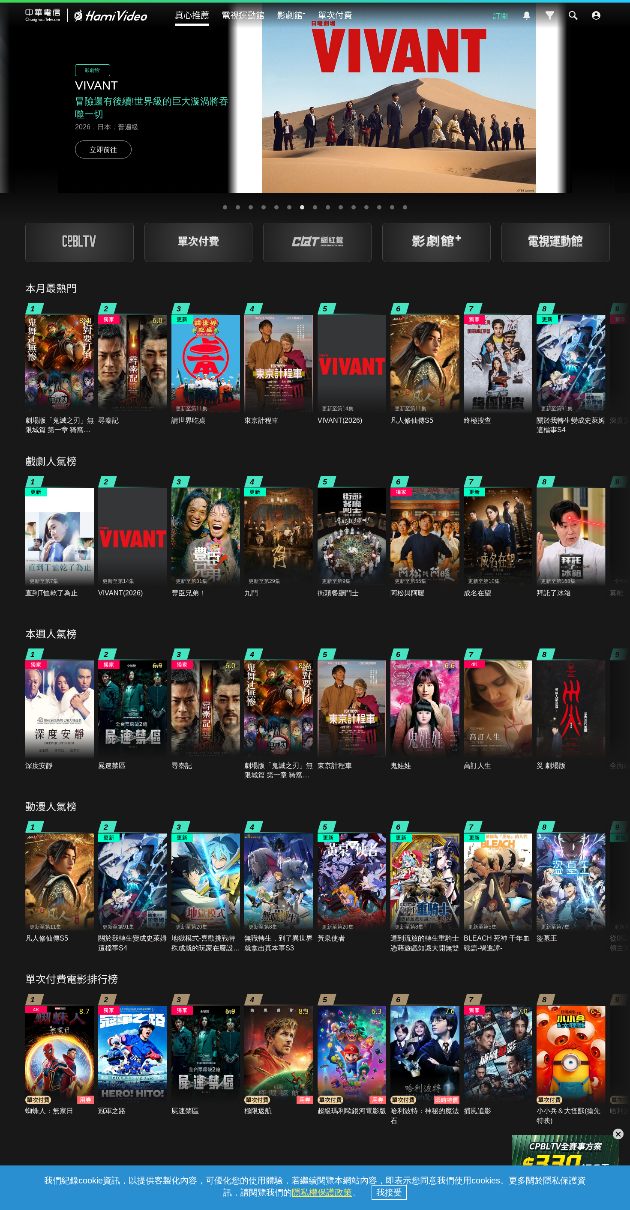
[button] (225, 207)
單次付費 (335, 15)
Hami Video (86, 15)
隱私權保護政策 (322, 1192)
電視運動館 (243, 15)
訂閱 (500, 15)
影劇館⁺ (291, 15)
